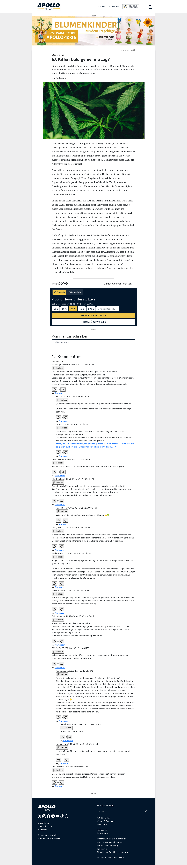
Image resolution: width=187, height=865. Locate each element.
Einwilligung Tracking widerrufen (112, 852)
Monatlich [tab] (76, 292)
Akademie (42, 829)
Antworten (60, 393)
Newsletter (102, 824)
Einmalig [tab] (60, 292)
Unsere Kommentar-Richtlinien (111, 838)
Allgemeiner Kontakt (47, 835)
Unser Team (43, 823)
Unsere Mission (45, 826)
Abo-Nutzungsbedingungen (110, 842)
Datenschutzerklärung (107, 845)
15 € (64, 308)
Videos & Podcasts (105, 821)
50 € (82, 308)
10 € (55, 308)
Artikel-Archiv (103, 817)
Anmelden (102, 830)
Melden (59, 368)
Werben (115, 6)
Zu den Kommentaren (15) (118, 283)
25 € (73, 308)
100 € (91, 308)
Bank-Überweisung (94, 321)
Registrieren (102, 833)
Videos (102, 6)
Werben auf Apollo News (50, 838)
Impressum (102, 848)
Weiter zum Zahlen (95, 315)
